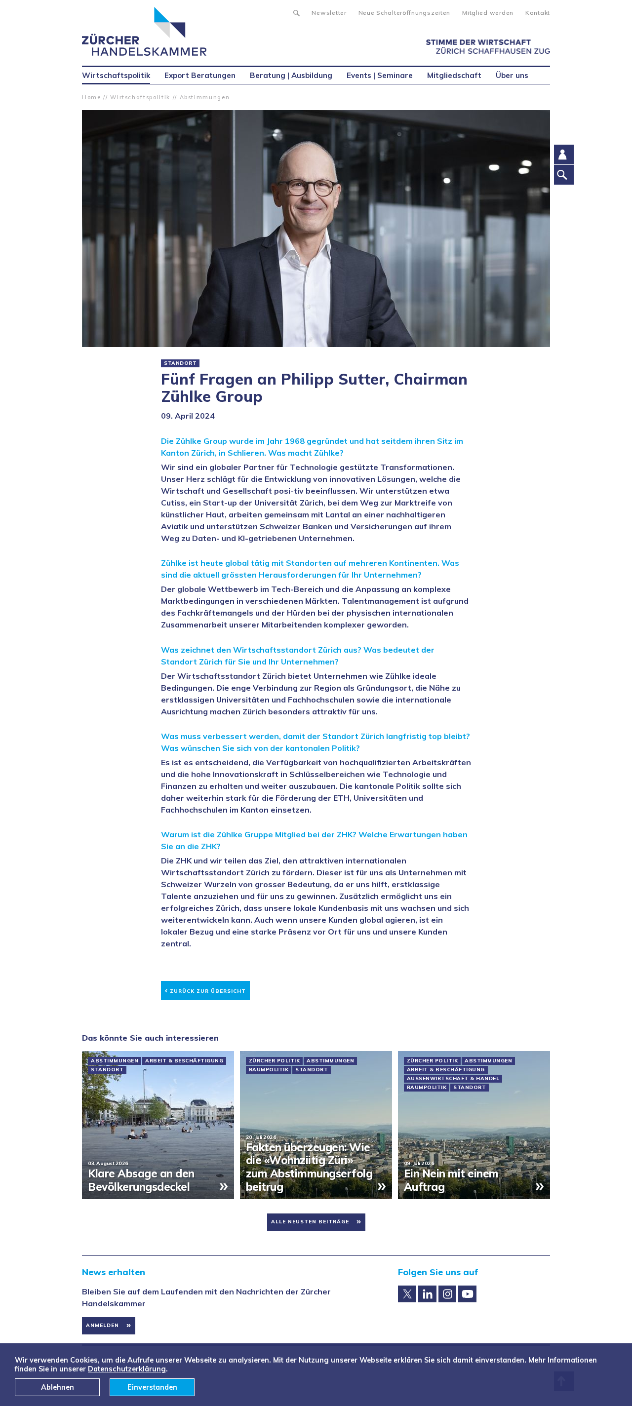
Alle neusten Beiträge (310, 1221)
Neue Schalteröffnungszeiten (404, 12)
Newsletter (329, 12)
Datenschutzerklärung (127, 1369)
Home (91, 97)
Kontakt (537, 12)
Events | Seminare (380, 75)
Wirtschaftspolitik (140, 97)
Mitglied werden (488, 12)
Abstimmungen (205, 97)
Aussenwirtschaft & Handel (453, 1079)
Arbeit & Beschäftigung (184, 1061)
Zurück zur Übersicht (205, 989)
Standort (180, 363)
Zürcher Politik (274, 1061)
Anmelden (102, 1325)
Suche (296, 12)
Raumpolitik (269, 1070)
